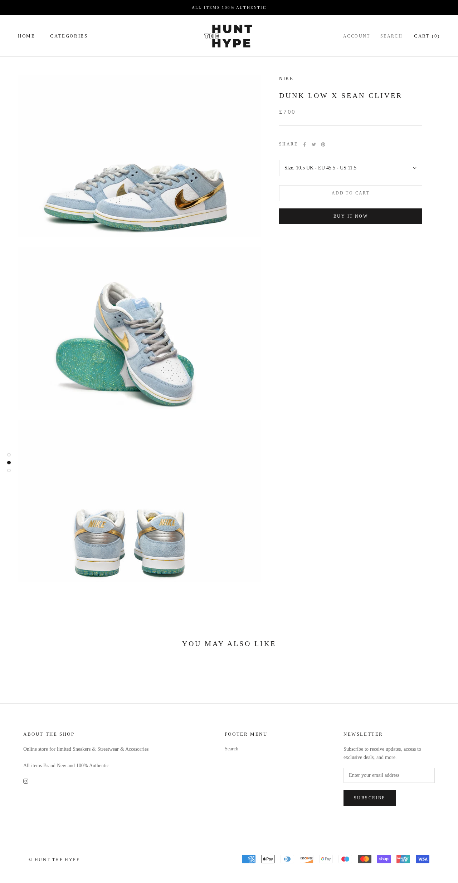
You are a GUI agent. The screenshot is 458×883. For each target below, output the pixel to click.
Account (356, 36)
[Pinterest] (323, 144)
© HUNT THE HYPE (54, 859)
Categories (69, 36)
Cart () (427, 36)
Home (26, 36)
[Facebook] (304, 144)
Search (391, 36)
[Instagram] (25, 781)
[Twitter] (314, 144)
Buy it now (350, 216)
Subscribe (369, 797)
